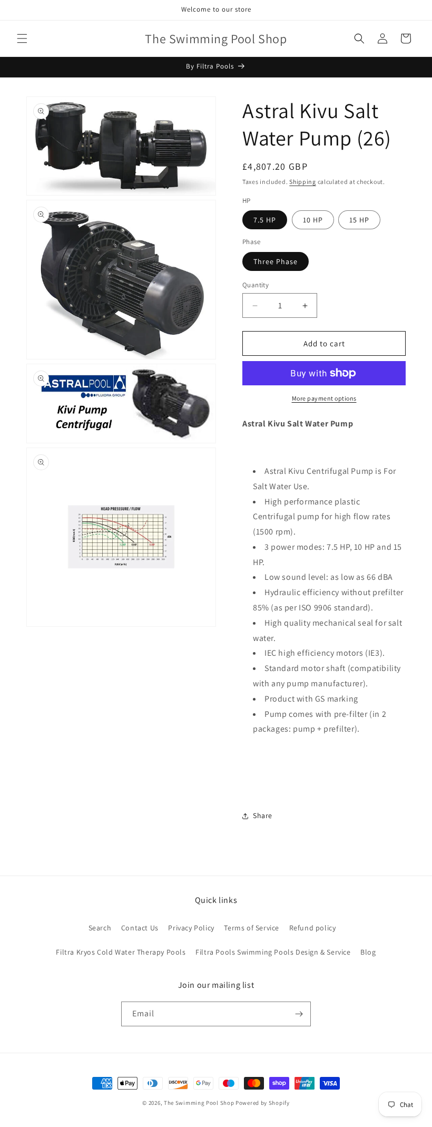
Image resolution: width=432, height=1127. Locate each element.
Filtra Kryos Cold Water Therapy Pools (120, 952)
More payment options (324, 398)
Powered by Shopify (262, 1102)
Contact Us (140, 927)
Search (100, 927)
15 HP (359, 220)
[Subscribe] (298, 1014)
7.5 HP (264, 220)
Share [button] (262, 815)
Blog (368, 952)
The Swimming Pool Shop (199, 1102)
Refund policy (312, 927)
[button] (22, 38)
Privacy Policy (191, 927)
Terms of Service (251, 927)
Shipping (302, 182)
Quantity (255, 284)
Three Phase (275, 261)
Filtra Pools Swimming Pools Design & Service (272, 952)
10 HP (313, 220)
